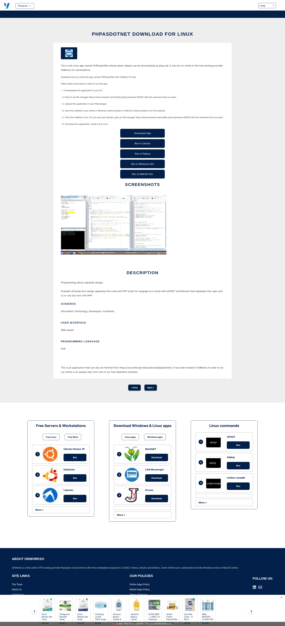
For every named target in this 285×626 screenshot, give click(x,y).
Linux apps (130, 437)
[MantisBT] (132, 454)
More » (39, 509)
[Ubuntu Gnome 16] (51, 454)
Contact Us (18, 594)
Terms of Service (138, 594)
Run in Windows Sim (142, 163)
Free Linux (51, 437)
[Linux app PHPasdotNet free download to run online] (69, 53)
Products (22, 6)
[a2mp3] (214, 441)
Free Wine (73, 437)
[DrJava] (132, 495)
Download (156, 457)
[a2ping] (214, 462)
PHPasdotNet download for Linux (142, 34)
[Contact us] (260, 587)
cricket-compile (236, 477)
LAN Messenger (154, 469)
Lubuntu (68, 490)
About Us (17, 589)
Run (75, 457)
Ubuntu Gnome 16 (74, 448)
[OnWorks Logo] (6, 5)
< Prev (134, 387)
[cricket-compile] (214, 483)
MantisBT (150, 448)
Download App (142, 133)
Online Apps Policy (140, 584)
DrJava (149, 490)
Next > (150, 387)
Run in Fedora (142, 153)
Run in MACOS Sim (142, 174)
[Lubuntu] (51, 495)
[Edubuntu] (51, 474)
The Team (17, 584)
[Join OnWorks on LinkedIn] (254, 587)
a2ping (231, 457)
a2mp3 (231, 436)
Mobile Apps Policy (140, 589)
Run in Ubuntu (142, 143)
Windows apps (155, 437)
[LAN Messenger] (132, 474)
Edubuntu (69, 469)
